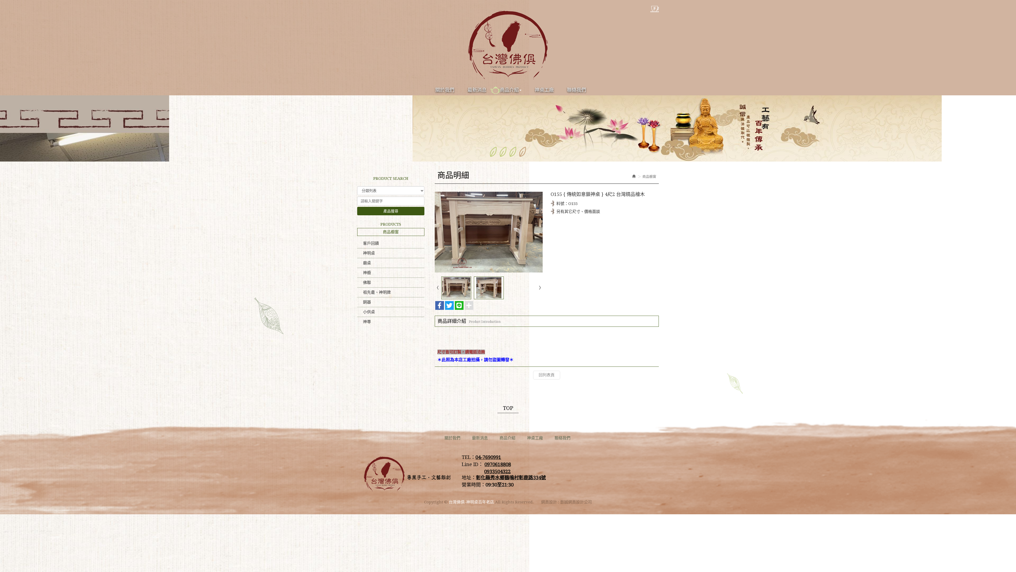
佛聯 (367, 282)
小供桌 (369, 312)
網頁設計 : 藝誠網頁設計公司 (566, 502)
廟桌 (367, 263)
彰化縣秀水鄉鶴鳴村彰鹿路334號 (511, 477)
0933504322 (497, 471)
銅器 (367, 302)
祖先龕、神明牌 (377, 292)
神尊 (367, 321)
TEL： (468, 457)
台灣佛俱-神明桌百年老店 (508, 45)
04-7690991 (488, 457)
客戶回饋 (371, 243)
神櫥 (367, 272)
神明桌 (369, 253)
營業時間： (474, 485)
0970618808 (497, 464)
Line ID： (472, 464)
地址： (469, 477)
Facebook (654, 9)
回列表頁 (547, 375)
